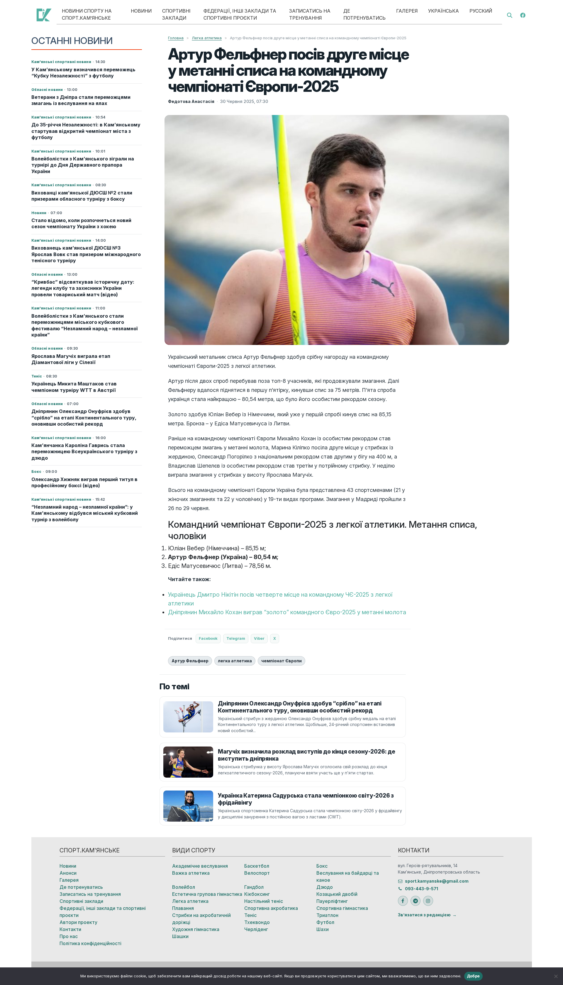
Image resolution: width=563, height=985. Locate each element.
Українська (443, 11)
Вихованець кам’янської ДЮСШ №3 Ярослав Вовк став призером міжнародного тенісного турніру (86, 254)
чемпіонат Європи (281, 660)
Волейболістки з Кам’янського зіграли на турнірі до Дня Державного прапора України (82, 165)
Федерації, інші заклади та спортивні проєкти (240, 14)
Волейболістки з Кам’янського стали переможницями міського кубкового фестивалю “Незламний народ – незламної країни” (84, 325)
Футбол (325, 922)
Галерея (407, 11)
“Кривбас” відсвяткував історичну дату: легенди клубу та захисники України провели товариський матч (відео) (82, 288)
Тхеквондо (257, 922)
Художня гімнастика (195, 929)
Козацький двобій (336, 894)
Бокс (322, 866)
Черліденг (256, 929)
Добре (473, 976)
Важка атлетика (191, 873)
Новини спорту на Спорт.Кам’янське (87, 14)
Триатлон (327, 915)
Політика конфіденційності (90, 943)
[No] (556, 976)
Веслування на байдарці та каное (347, 876)
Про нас (69, 936)
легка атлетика (235, 660)
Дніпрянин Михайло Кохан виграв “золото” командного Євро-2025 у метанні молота (287, 612)
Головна (176, 37)
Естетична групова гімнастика (207, 894)
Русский (480, 11)
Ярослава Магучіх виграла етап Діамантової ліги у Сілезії (70, 359)
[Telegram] (415, 901)
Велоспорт (257, 873)
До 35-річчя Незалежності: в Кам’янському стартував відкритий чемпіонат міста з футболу (85, 131)
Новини (141, 11)
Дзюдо (324, 887)
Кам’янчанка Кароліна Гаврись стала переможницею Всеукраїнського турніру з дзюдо (84, 451)
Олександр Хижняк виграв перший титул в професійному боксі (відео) (84, 482)
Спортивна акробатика (271, 908)
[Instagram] (428, 901)
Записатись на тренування (309, 14)
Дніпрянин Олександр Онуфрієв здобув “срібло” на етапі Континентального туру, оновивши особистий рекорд (83, 417)
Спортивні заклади (176, 14)
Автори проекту (78, 922)
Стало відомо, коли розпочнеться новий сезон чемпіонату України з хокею (81, 223)
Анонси (68, 873)
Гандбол (254, 887)
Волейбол (183, 887)
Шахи (322, 929)
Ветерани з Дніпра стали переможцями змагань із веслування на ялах (80, 100)
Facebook (208, 638)
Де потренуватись (364, 14)
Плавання (183, 908)
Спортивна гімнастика (342, 908)
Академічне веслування (200, 866)
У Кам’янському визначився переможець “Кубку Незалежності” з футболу (83, 73)
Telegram (235, 638)
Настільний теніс (263, 901)
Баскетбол (256, 866)
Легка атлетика (207, 37)
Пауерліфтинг (332, 901)
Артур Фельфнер (190, 660)
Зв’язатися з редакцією (424, 914)
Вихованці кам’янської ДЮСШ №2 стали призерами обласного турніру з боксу (81, 196)
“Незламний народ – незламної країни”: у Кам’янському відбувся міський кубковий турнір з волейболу (84, 513)
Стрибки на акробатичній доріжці (201, 918)
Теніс (250, 915)
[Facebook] (522, 14)
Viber (259, 638)
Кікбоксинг (257, 894)
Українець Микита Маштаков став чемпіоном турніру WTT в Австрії (74, 387)
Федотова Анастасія (191, 101)
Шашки (180, 936)
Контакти (70, 929)
